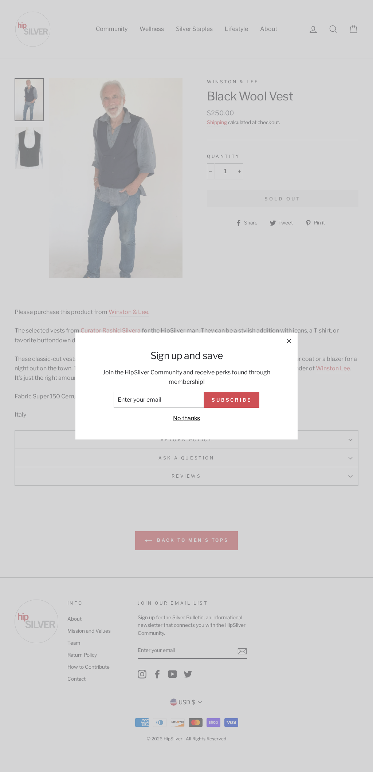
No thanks (186, 418)
